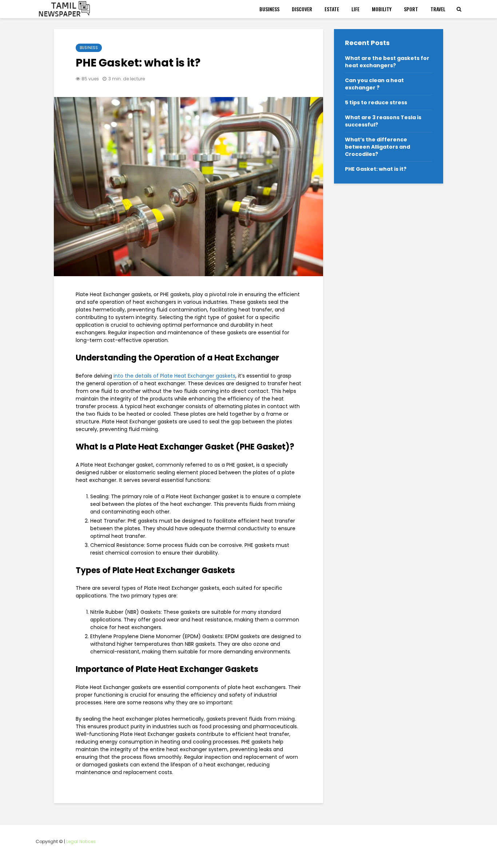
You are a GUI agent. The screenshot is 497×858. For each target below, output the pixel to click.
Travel (437, 9)
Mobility (381, 9)
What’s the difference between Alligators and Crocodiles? (377, 147)
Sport (411, 9)
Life (355, 9)
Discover (302, 9)
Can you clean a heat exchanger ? (374, 84)
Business (269, 9)
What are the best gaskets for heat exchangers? (387, 62)
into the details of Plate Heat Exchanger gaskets (174, 375)
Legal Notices (81, 841)
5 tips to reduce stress (376, 102)
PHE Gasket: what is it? (375, 169)
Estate (332, 9)
